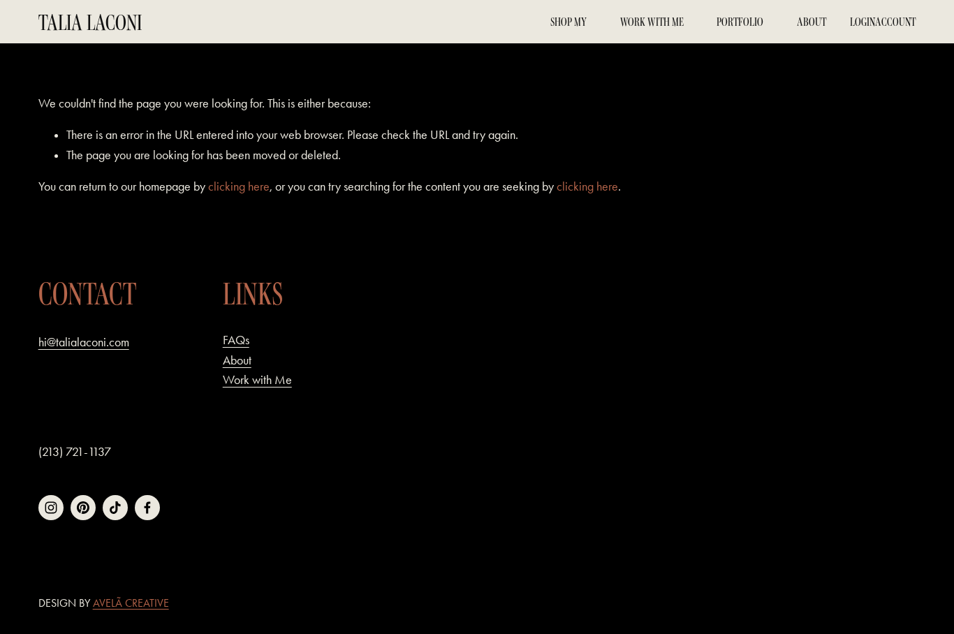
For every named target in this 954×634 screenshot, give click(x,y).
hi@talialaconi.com (83, 342)
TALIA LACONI (90, 22)
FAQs (236, 340)
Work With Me (652, 22)
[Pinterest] (83, 507)
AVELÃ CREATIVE (131, 603)
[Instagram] (51, 507)
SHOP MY (568, 22)
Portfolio (740, 22)
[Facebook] (147, 507)
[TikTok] (115, 507)
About (811, 22)
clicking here (239, 186)
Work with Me (257, 380)
